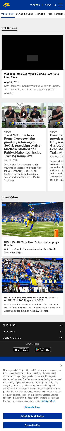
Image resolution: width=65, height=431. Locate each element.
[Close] (61, 365)
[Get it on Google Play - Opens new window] (42, 351)
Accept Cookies (32, 425)
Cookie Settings (32, 407)
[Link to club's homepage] (6, 3)
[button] (32, 60)
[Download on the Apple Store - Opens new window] (21, 349)
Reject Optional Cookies (32, 416)
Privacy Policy (21, 401)
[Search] (55, 5)
